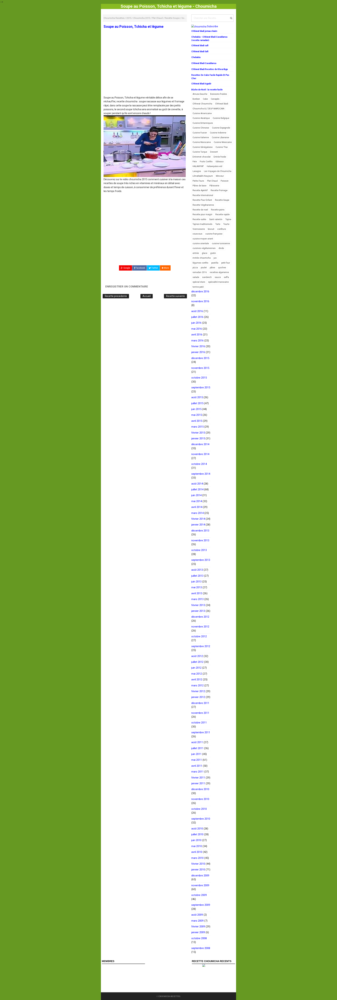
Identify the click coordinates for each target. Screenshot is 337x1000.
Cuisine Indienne (218, 133)
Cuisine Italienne (201, 137)
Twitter (154, 268)
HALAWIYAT (198, 166)
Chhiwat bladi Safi (199, 51)
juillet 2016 (197, 317)
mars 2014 (197, 513)
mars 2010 (197, 858)
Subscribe (212, 26)
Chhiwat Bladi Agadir (201, 83)
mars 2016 (197, 340)
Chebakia (195, 57)
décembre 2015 (200, 358)
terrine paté (198, 287)
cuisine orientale (201, 243)
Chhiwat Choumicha (202, 103)
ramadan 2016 (200, 272)
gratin (213, 253)
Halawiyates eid (214, 166)
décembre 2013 (200, 530)
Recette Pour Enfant (202, 200)
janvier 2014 (198, 524)
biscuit (211, 229)
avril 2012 (196, 679)
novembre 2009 (200, 885)
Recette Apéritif (200, 190)
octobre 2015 (199, 377)
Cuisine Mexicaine (223, 142)
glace (204, 253)
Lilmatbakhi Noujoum (203, 176)
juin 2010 (196, 840)
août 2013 (197, 569)
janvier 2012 (198, 697)
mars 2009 (197, 920)
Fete (195, 161)
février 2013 (198, 605)
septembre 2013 (200, 560)
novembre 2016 (200, 301)
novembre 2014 (200, 454)
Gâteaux (220, 161)
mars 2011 (197, 771)
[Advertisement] (144, 69)
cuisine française (213, 234)
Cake (205, 99)
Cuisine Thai (222, 147)
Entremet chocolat (202, 157)
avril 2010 (196, 852)
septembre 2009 (200, 904)
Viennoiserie (199, 229)
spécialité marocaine (218, 282)
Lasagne (197, 171)
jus (215, 258)
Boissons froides (218, 94)
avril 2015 (196, 420)
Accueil (147, 296)
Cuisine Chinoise (201, 128)
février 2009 (198, 926)
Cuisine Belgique (221, 118)
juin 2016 (196, 322)
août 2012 (197, 656)
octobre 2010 (199, 808)
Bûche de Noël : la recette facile (207, 89)
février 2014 (198, 518)
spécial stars (199, 282)
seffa (226, 277)
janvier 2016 (198, 352)
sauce (218, 277)
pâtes (212, 267)
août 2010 (197, 828)
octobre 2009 (199, 895)
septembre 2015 (200, 387)
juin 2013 (196, 581)
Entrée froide (220, 157)
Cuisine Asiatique (201, 118)
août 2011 (197, 742)
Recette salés (199, 219)
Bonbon (196, 99)
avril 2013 (196, 593)
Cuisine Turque (200, 152)
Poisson (225, 181)
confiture (221, 229)
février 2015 (198, 432)
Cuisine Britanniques (203, 123)
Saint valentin (215, 219)
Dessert (214, 152)
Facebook (140, 268)
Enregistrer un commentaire (126, 286)
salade (196, 277)
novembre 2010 (200, 799)
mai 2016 (196, 328)
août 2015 (197, 397)
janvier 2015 (198, 438)
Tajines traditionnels (202, 224)
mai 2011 (196, 759)
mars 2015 (197, 426)
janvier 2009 (198, 932)
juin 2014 (196, 495)
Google (126, 268)
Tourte (226, 224)
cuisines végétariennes (204, 248)
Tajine (228, 219)
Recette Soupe (222, 200)
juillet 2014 (197, 489)
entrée (196, 253)
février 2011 (198, 777)
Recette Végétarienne (203, 205)
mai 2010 (196, 846)
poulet (204, 267)
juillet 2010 (197, 834)
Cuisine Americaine (202, 113)
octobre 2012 (199, 636)
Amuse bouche (200, 94)
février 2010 (198, 863)
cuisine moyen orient (203, 239)
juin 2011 (196, 754)
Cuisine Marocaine (202, 142)
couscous (197, 234)
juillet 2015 (197, 403)
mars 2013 (197, 599)
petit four (225, 263)
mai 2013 (196, 587)
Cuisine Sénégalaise (203, 147)
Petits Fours (198, 181)
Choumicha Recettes (169, 996)
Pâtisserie (214, 185)
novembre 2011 (200, 712)
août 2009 (197, 914)
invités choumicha (202, 258)
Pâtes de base (199, 185)
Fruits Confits (206, 161)
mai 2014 (196, 501)
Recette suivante (175, 296)
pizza (195, 267)
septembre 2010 (200, 818)
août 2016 (197, 311)
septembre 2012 (200, 646)
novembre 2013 (200, 540)
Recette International (203, 195)
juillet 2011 (197, 748)
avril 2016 (196, 334)
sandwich (207, 277)
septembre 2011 (200, 732)
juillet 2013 (197, 575)
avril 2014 (196, 507)
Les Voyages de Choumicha (217, 171)
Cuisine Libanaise (220, 137)
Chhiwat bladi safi (199, 45)
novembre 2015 (200, 368)
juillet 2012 (197, 662)
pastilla (214, 263)
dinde (221, 248)
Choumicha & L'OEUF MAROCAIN (208, 108)
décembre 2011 (200, 703)
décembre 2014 (200, 444)
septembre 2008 (200, 948)
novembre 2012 (200, 626)
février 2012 (198, 691)
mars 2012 (197, 685)
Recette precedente (116, 296)
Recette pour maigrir (202, 214)
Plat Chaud (212, 181)
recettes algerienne (219, 272)
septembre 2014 (200, 473)
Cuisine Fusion (200, 133)
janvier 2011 (198, 783)
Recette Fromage (219, 190)
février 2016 (198, 346)
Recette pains (217, 210)
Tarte (217, 224)
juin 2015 (196, 409)
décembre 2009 (200, 875)
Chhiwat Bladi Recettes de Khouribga (209, 69)
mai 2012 (196, 673)
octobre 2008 (199, 938)
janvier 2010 (198, 869)
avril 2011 (196, 765)
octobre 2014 (199, 464)
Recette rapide (222, 214)
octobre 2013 (199, 550)
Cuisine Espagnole (221, 128)
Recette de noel (200, 210)
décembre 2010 (200, 789)
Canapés (215, 99)
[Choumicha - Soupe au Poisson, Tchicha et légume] (145, 146)
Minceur (220, 176)
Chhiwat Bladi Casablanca (203, 63)
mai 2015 (196, 414)
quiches (222, 267)
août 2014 (197, 483)
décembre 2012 (200, 616)
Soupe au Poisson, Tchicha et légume (133, 26)
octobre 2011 (199, 722)
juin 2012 (196, 667)
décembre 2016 (200, 291)
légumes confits (200, 263)
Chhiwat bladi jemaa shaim (204, 31)
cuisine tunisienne (221, 243)
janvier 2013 (198, 611)
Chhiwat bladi (221, 103)
